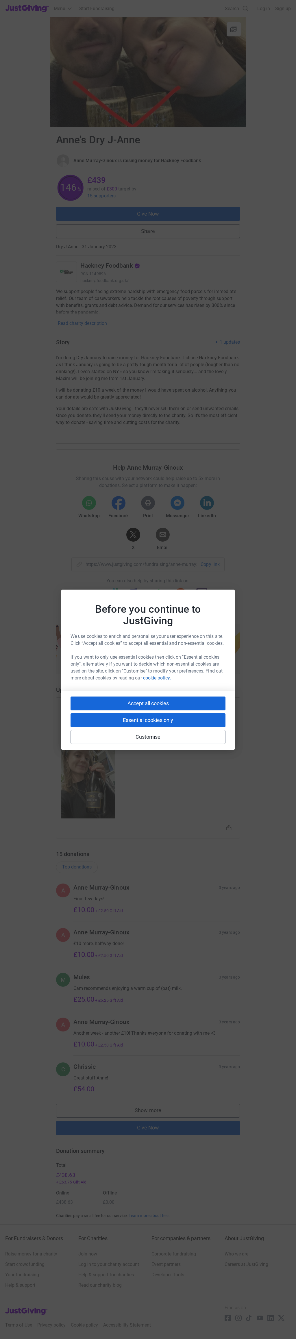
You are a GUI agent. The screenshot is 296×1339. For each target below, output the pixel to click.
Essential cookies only (148, 720)
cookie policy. (157, 678)
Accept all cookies (148, 703)
